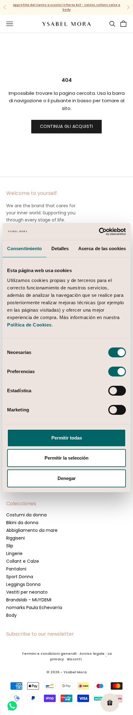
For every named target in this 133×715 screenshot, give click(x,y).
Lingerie (14, 553)
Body (11, 615)
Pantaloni (16, 569)
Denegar (67, 478)
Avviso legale (92, 653)
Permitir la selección (66, 458)
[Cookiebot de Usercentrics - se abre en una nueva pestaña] (99, 232)
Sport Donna (19, 577)
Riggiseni (15, 538)
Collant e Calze (22, 561)
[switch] (117, 371)
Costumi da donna (26, 515)
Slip (9, 546)
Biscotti (74, 659)
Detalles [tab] (60, 248)
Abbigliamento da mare (32, 530)
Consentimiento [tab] (24, 248)
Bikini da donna (22, 522)
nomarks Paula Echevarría (34, 607)
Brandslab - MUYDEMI (28, 600)
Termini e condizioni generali (49, 653)
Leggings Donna (23, 584)
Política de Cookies (29, 324)
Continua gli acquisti (66, 126)
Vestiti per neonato (27, 592)
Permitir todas (66, 437)
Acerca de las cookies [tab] (102, 248)
